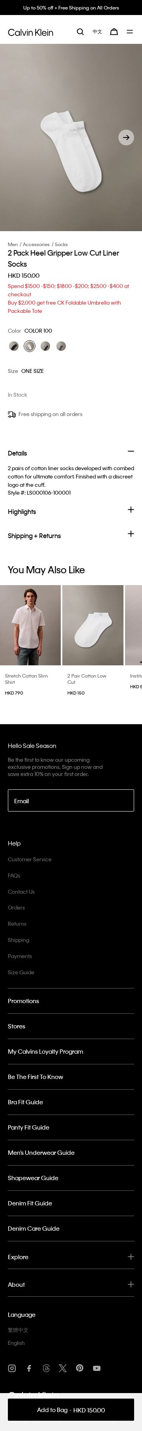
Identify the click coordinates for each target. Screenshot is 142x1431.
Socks (61, 244)
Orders (16, 907)
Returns (17, 923)
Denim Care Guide (34, 1228)
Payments (20, 956)
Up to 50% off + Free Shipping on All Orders (71, 7)
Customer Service (30, 859)
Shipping (18, 939)
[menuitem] (97, 31)
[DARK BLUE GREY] (45, 346)
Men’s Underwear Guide (41, 1152)
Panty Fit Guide (28, 1127)
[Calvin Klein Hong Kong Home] (30, 31)
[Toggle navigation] (130, 31)
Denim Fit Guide (30, 1203)
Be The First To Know (35, 1077)
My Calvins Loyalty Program (45, 1051)
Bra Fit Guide (25, 1102)
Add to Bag (71, 1410)
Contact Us (21, 891)
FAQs (14, 875)
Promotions (23, 1001)
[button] (126, 137)
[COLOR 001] (14, 346)
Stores (16, 1026)
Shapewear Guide (33, 1178)
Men (13, 244)
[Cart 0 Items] (114, 32)
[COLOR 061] (61, 346)
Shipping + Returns (34, 535)
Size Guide (21, 972)
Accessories (36, 244)
